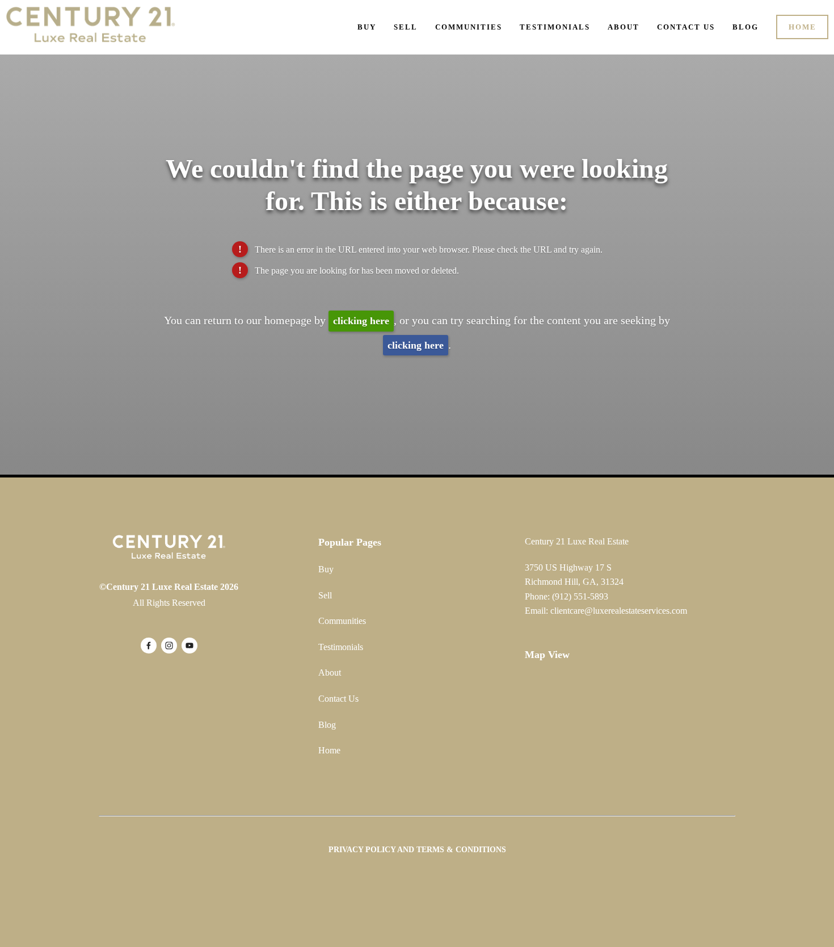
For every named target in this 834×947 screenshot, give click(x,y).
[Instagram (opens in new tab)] (169, 645)
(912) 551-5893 (580, 596)
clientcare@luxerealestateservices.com (618, 610)
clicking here (361, 320)
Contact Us (686, 27)
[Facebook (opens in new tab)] (149, 645)
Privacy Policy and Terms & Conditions (417, 849)
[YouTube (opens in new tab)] (189, 645)
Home (802, 27)
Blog (745, 27)
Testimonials (555, 27)
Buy (366, 27)
